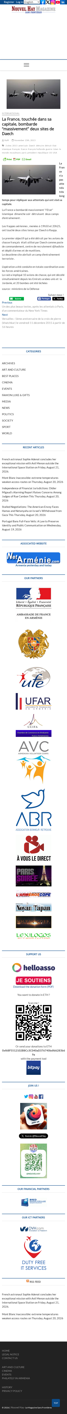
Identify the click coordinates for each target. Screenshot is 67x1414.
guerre (49, 149)
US (50, 152)
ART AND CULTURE (14, 369)
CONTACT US (10, 1358)
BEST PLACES (10, 376)
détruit (48, 145)
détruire (40, 145)
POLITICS (8, 414)
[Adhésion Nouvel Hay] (33, 964)
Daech (32, 145)
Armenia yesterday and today (34, 565)
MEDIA (6, 401)
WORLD (7, 433)
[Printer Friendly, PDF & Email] (17, 159)
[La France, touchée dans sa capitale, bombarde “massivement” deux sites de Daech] (33, 94)
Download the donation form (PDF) (33, 986)
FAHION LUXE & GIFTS (16, 395)
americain (23, 145)
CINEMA (7, 382)
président (32, 152)
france (24, 149)
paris (24, 152)
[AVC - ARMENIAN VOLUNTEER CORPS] (33, 742)
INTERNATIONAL (10, 113)
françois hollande (36, 149)
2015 (15, 145)
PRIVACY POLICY (12, 1390)
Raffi (6, 140)
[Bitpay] (33, 1062)
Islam (55, 149)
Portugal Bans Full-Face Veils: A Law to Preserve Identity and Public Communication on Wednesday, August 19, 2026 (31, 525)
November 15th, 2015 (25, 140)
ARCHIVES (8, 363)
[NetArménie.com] (33, 554)
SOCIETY (7, 420)
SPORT (6, 426)
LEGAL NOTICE (10, 1354)
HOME (6, 1350)
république (43, 152)
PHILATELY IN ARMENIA (16, 1378)
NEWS (6, 407)
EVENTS (7, 388)
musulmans (15, 152)
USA (55, 152)
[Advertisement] (33, 33)
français (16, 149)
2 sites (8, 145)
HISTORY (7, 1387)
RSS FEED (35, 1281)
